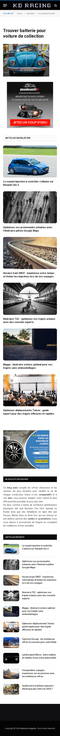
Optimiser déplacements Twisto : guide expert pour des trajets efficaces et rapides (38, 626)
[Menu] (5, 5)
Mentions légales (28, 728)
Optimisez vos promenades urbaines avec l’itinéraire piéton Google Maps (38, 564)
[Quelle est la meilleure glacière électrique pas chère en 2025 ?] (11, 689)
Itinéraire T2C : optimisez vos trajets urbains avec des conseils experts (38, 595)
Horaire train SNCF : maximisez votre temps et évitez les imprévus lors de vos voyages (39, 580)
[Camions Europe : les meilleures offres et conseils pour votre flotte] (11, 642)
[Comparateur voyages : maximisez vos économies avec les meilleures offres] (11, 673)
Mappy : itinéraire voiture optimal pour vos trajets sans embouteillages (38, 611)
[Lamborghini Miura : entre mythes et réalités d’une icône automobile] (11, 658)
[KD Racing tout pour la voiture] (31, 5)
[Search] (55, 5)
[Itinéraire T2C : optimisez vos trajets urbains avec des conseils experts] (30, 299)
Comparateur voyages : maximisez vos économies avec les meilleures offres (38, 673)
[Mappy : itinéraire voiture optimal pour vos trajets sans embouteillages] (30, 344)
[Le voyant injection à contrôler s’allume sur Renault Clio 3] (30, 161)
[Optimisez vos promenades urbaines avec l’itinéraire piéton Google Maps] (30, 207)
